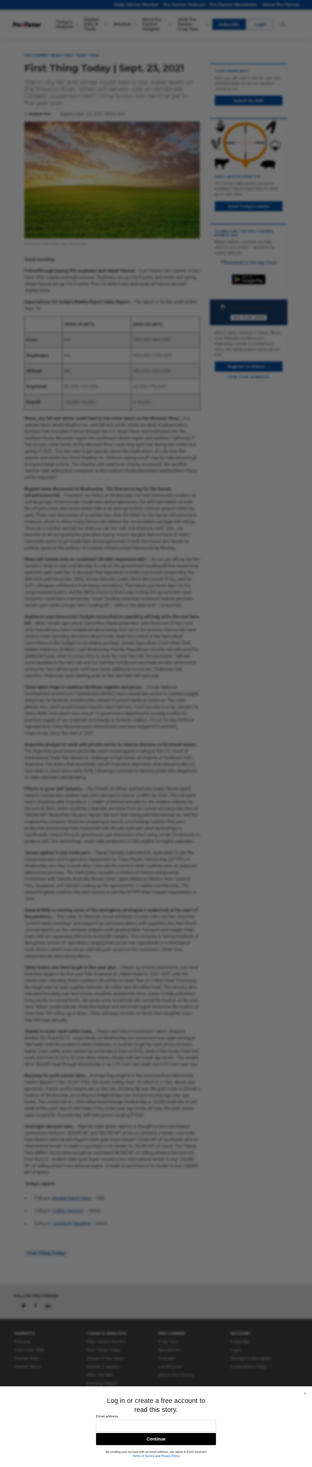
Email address (107, 1416)
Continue (156, 1439)
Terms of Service (144, 1456)
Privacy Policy (170, 1456)
